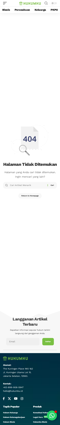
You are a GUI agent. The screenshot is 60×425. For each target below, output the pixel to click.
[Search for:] (28, 185)
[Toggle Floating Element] (52, 415)
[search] (46, 3)
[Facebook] (4, 398)
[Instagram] (22, 398)
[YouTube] (15, 398)
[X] (9, 398)
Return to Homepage (30, 196)
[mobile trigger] (5, 3)
